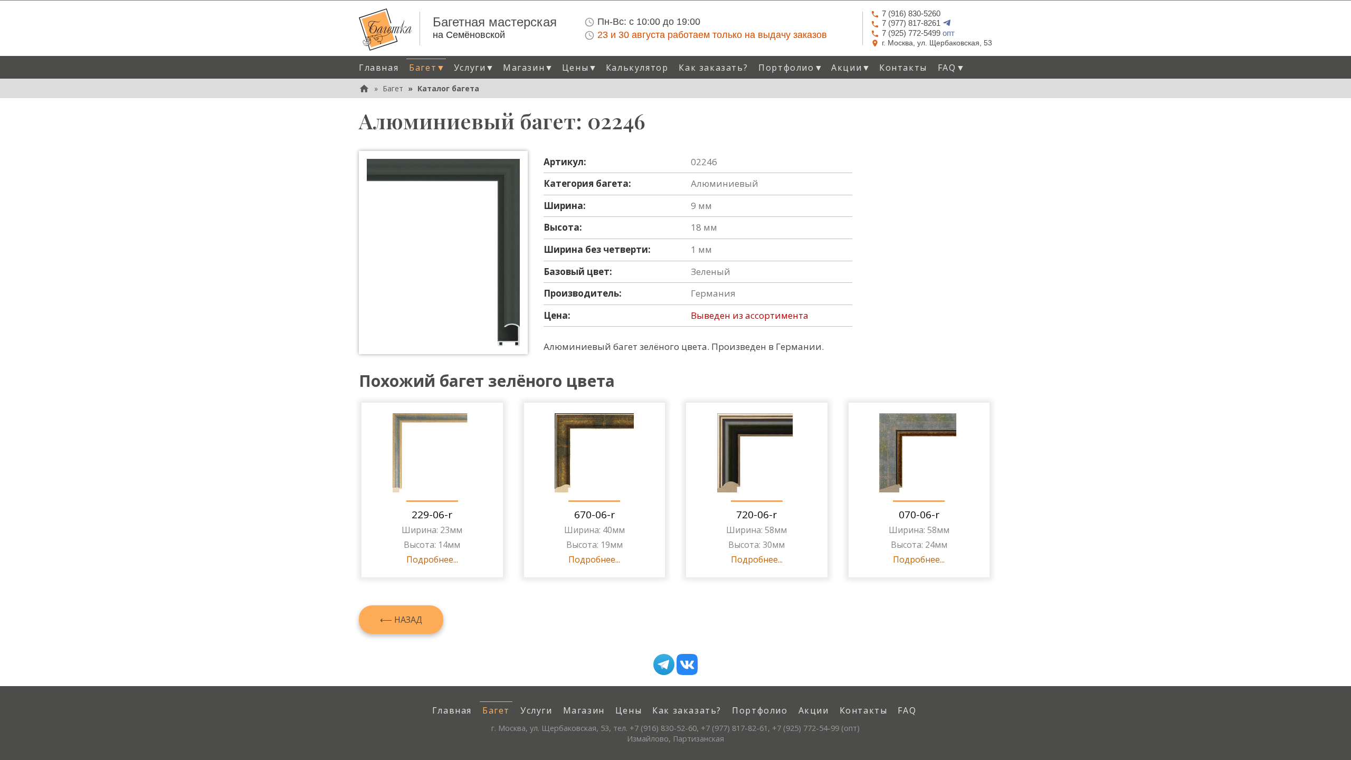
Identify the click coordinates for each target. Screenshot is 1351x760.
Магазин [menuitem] (584, 710)
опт (918, 32)
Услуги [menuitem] (536, 710)
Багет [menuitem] (496, 710)
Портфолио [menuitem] (759, 710)
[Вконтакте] (687, 664)
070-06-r (919, 514)
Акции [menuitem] (813, 710)
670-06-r (594, 514)
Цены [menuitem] (628, 710)
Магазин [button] (528, 67)
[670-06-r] (594, 452)
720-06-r (756, 514)
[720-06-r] (756, 452)
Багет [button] (427, 67)
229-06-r (432, 514)
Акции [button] (851, 67)
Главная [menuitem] (378, 67)
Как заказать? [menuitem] (713, 67)
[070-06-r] (918, 452)
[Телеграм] (663, 664)
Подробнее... (432, 559)
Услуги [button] (474, 67)
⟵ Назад (401, 619)
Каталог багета (448, 88)
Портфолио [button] (790, 67)
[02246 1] (443, 252)
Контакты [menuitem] (903, 67)
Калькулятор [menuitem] (637, 67)
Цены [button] (580, 67)
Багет (393, 88)
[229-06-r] (432, 452)
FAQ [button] (951, 67)
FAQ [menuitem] (907, 710)
